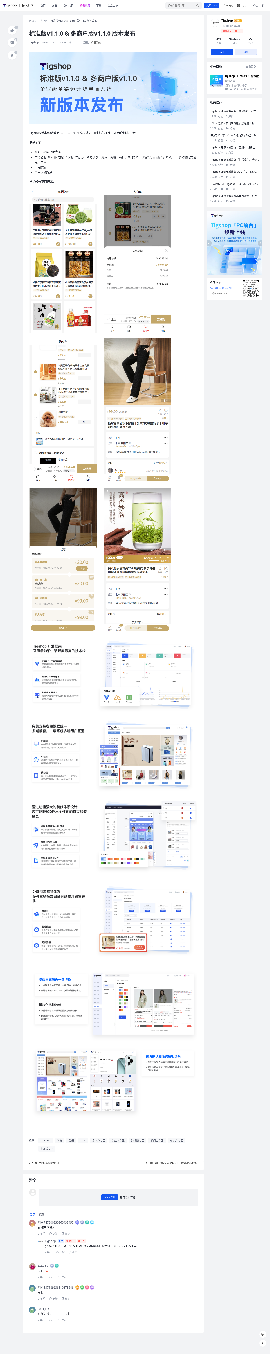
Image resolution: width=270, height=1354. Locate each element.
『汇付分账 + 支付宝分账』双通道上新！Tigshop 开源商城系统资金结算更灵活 (234, 123)
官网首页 (228, 5)
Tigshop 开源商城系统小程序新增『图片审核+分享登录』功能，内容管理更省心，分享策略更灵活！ (234, 196)
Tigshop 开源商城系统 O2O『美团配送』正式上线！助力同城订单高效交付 (234, 171)
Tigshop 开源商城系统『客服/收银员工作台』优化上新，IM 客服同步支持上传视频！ (234, 147)
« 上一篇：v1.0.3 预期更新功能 (44, 1162)
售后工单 (113, 5)
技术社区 (42, 20)
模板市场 (85, 5)
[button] (243, 5)
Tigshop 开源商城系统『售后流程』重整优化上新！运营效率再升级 (234, 159)
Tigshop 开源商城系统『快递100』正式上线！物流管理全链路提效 (234, 111)
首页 (43, 5)
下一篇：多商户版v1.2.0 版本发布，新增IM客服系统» (171, 1162)
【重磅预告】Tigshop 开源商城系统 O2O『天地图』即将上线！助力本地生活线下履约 (234, 184)
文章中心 (211, 5)
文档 (54, 5)
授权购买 (68, 5)
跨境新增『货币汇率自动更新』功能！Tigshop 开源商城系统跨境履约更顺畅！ (234, 135)
